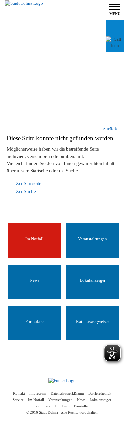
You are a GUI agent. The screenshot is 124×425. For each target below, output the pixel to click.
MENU (114, 14)
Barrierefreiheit (99, 393)
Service (18, 400)
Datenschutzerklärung (67, 393)
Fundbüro (62, 406)
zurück (110, 128)
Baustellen (82, 406)
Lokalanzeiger (100, 400)
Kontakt (19, 393)
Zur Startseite (28, 183)
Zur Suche (26, 191)
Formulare (42, 406)
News (81, 400)
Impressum (37, 393)
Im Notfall (36, 400)
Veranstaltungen (60, 400)
